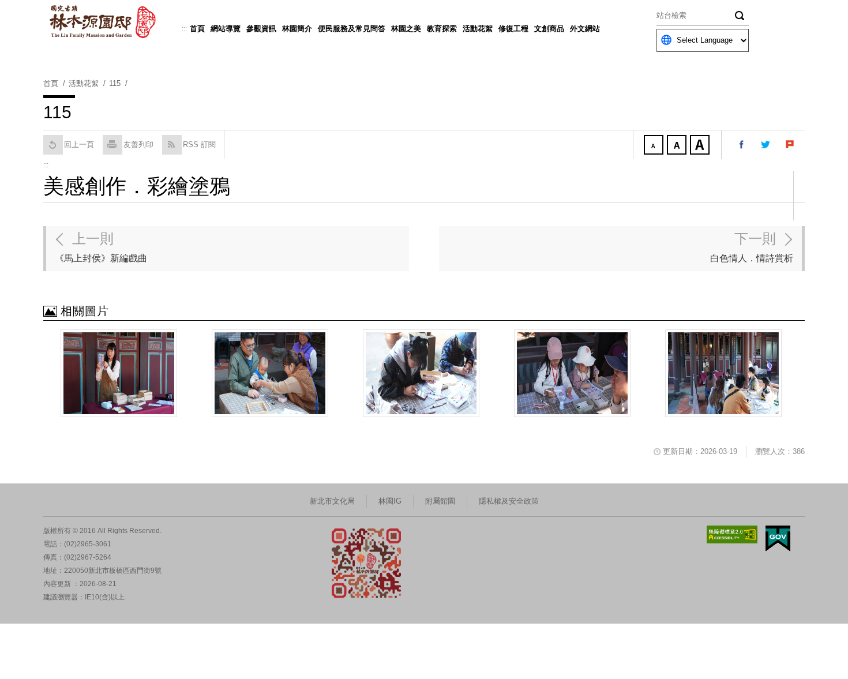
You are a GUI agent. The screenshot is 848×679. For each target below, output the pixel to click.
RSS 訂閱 (199, 144)
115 (115, 83)
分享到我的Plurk (790, 145)
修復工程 (513, 28)
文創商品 (549, 28)
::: (184, 29)
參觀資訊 (261, 28)
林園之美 (406, 28)
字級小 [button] (655, 146)
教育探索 (442, 28)
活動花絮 (478, 28)
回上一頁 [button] (79, 144)
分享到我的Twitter (766, 145)
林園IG (390, 501)
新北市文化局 (332, 501)
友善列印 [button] (138, 144)
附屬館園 (440, 501)
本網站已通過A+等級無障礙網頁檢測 (732, 534)
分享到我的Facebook (742, 145)
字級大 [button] (701, 146)
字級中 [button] (678, 146)
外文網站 (585, 28)
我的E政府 (778, 539)
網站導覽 (226, 28)
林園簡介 (297, 28)
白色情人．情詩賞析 (751, 247)
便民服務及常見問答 (351, 28)
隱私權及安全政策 (509, 501)
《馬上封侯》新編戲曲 (101, 247)
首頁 (197, 28)
